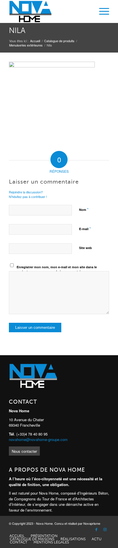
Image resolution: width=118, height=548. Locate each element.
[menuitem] (101, 11)
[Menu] (101, 11)
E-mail (85, 228)
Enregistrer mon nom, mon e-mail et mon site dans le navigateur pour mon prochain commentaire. (57, 269)
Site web (85, 248)
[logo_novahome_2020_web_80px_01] (49, 11)
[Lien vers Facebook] (96, 529)
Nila (17, 30)
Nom (83, 209)
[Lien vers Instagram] (105, 529)
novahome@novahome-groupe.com (38, 439)
